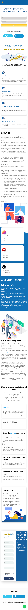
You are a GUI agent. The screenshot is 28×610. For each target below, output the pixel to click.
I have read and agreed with (9, 573)
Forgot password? (14, 28)
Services (16, 602)
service (13, 433)
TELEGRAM (20, 36)
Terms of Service (9, 574)
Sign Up (24, 602)
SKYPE (8, 596)
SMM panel (7, 352)
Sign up (19, 31)
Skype (9, 35)
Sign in (11, 602)
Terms (20, 602)
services (23, 136)
